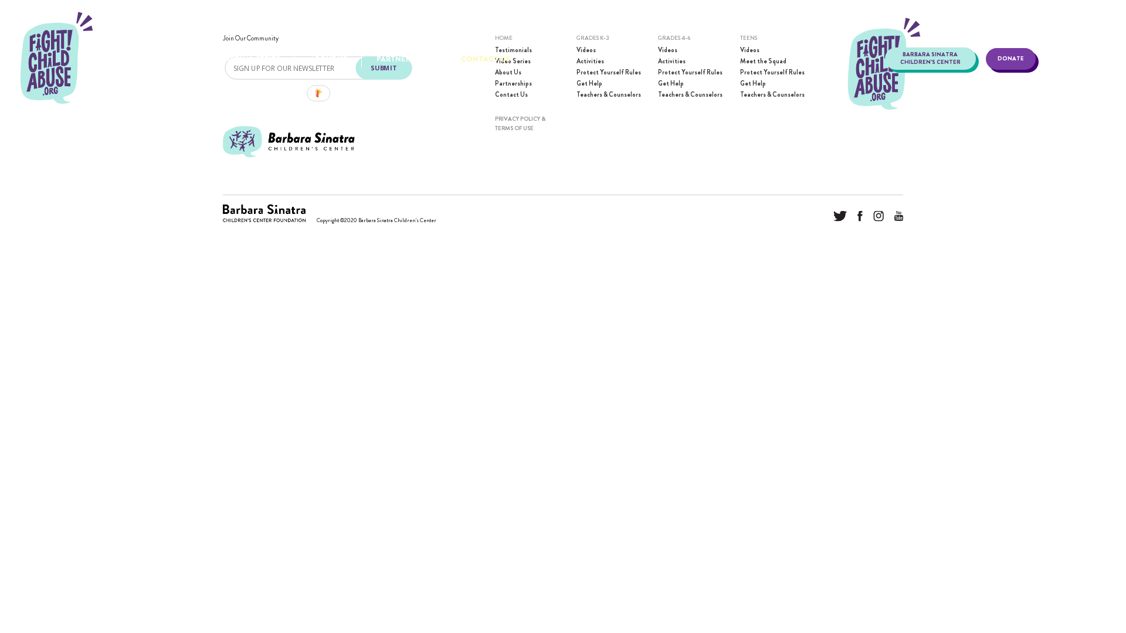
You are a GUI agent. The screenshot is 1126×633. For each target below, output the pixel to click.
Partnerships (404, 58)
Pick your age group (136, 58)
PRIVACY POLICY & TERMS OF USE (520, 123)
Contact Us (485, 58)
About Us (328, 58)
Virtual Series (251, 58)
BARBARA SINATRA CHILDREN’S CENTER (930, 58)
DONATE (1011, 59)
